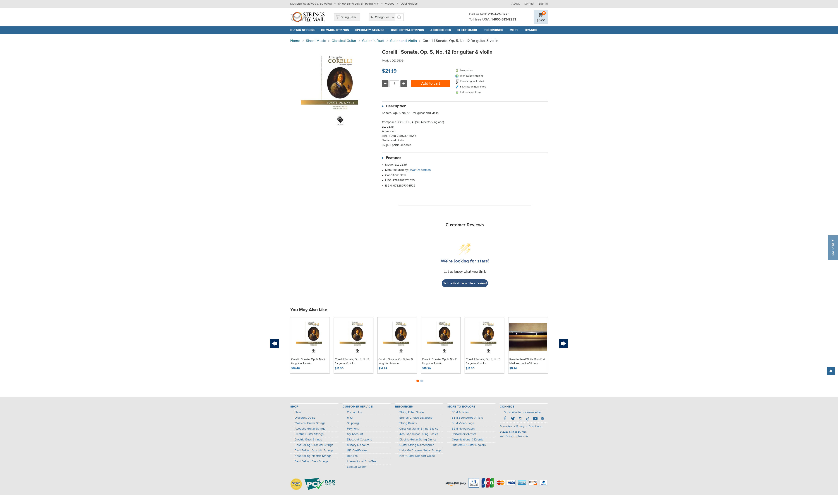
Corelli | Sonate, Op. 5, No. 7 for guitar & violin (308, 361)
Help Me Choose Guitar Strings (420, 450)
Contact (529, 3)
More (514, 30)
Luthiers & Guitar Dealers (469, 445)
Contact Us (354, 412)
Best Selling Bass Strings (311, 461)
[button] (833, 247)
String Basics (408, 423)
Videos (389, 3)
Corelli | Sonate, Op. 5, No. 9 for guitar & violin (395, 361)
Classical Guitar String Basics (418, 428)
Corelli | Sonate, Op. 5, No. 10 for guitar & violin (439, 361)
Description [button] (396, 106)
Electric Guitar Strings (309, 434)
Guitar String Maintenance (416, 445)
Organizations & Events (467, 439)
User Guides (409, 3)
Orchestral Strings (407, 30)
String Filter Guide (411, 412)
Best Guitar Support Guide (417, 455)
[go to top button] (831, 371)
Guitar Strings (302, 30)
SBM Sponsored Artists (467, 417)
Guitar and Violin (403, 41)
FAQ (350, 417)
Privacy (520, 426)
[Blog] (542, 419)
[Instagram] (520, 419)
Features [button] (393, 158)
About (516, 3)
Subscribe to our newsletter (522, 412)
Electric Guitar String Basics (417, 439)
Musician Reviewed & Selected (311, 3)
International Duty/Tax (361, 461)
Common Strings (335, 30)
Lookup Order (356, 466)
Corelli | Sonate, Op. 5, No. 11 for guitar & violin (483, 361)
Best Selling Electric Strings (313, 455)
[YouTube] (535, 419)
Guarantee (506, 426)
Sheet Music (467, 30)
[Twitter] (513, 419)
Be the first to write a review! (465, 283)
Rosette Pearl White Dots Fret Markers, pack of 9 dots (527, 361)
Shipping (353, 423)
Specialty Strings (369, 30)
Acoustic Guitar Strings (310, 428)
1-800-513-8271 (503, 19)
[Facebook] (505, 419)
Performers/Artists (464, 434)
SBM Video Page (463, 423)
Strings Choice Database (416, 417)
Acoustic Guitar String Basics (418, 434)
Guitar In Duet (373, 41)
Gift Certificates (357, 450)
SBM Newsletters (463, 428)
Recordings (493, 30)
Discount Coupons (359, 439)
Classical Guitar (343, 41)
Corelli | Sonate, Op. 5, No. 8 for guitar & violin (352, 361)
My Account (355, 434)
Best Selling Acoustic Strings (314, 450)
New (298, 412)
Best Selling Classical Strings (314, 445)
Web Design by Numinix (514, 436)
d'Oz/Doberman (420, 169)
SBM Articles (460, 412)
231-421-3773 (498, 14)
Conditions (535, 426)
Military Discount (358, 445)
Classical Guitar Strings (310, 423)
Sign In (543, 3)
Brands (531, 30)
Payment (353, 428)
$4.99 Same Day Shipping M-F (358, 3)
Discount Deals (305, 417)
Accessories (440, 30)
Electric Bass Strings (308, 439)
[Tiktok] (527, 419)
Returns (352, 455)
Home (295, 41)
